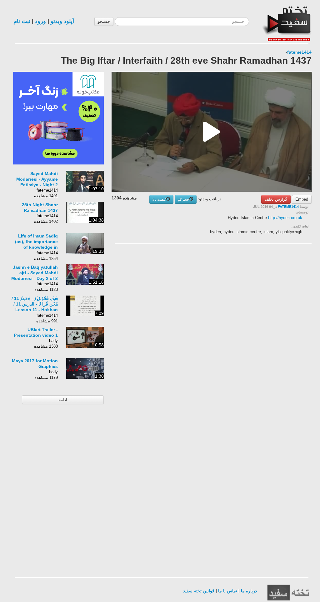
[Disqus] (265, 327)
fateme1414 (299, 52)
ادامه (62, 399)
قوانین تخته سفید (198, 590)
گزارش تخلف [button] (276, 199)
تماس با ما (227, 590)
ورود (40, 21)
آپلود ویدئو (62, 21)
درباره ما (249, 590)
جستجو (104, 21)
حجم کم (183, 199)
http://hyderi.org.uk (285, 217)
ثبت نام (21, 21)
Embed (301, 199)
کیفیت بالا (159, 199)
